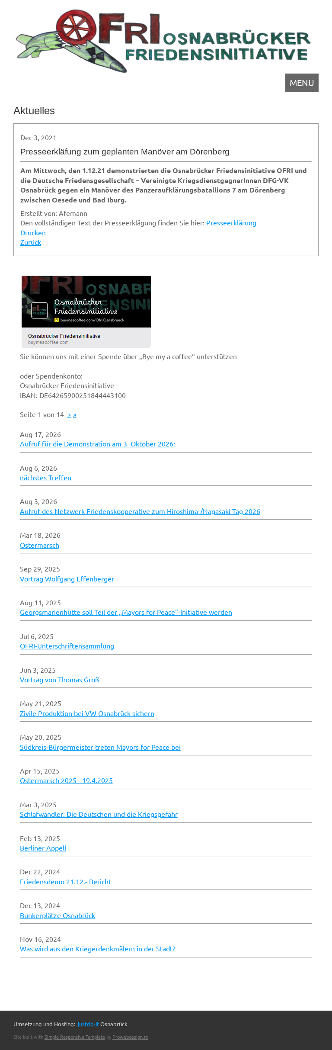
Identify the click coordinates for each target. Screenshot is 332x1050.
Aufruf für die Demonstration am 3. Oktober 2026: (97, 443)
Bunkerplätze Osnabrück (57, 915)
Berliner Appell (43, 847)
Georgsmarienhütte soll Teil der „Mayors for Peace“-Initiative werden (126, 611)
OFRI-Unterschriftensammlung (67, 645)
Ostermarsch (39, 544)
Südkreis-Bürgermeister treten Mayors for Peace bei (100, 746)
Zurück (30, 242)
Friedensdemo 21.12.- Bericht (65, 881)
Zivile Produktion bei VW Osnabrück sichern (87, 713)
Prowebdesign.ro (130, 1036)
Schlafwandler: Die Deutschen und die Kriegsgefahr (99, 813)
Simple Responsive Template (75, 1036)
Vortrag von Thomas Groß (59, 679)
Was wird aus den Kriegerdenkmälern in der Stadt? (97, 948)
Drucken (33, 232)
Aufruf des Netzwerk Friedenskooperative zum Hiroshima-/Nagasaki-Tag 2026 (140, 511)
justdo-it (88, 1024)
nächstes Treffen (45, 477)
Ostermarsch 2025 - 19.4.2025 (66, 780)
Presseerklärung (231, 222)
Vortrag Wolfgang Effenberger (67, 578)
